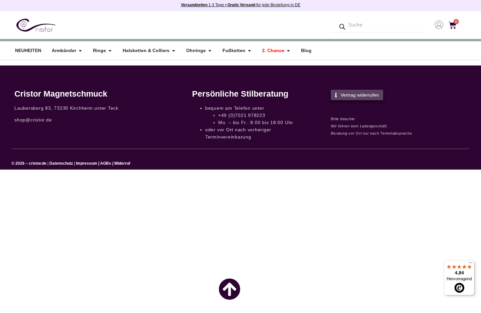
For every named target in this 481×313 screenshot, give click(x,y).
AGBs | (107, 163)
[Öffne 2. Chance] (288, 50)
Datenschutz (61, 163)
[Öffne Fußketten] (249, 50)
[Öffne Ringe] (110, 50)
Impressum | (87, 163)
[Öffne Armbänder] (80, 50)
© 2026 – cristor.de (28, 163)
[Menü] (470, 264)
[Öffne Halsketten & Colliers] (173, 50)
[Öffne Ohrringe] (209, 50)
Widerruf (122, 163)
